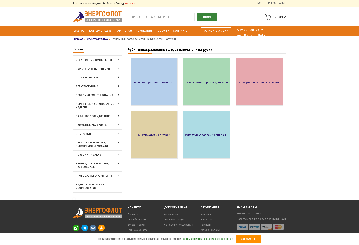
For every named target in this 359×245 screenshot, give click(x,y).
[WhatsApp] (76, 227)
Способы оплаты (137, 219)
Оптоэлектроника (88, 77)
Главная (78, 38)
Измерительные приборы (93, 68)
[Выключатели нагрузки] (154, 134)
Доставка (133, 214)
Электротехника (97, 38)
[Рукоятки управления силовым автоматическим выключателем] (206, 134)
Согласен (248, 239)
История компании (211, 230)
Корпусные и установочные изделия (95, 106)
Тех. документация (174, 219)
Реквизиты (206, 219)
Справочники (171, 214)
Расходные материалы (91, 125)
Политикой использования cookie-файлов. (208, 238)
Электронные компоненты (94, 60)
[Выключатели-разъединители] (206, 81)
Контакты (206, 214)
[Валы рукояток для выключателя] (259, 81)
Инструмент (84, 134)
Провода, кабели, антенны (94, 176)
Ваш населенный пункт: (104, 3)
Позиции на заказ (88, 155)
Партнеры (206, 224)
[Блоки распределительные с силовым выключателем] (154, 81)
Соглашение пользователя (178, 224)
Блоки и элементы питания (94, 95)
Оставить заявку (216, 30)
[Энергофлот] (97, 16)
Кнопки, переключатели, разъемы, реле (92, 165)
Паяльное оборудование (93, 116)
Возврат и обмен (137, 224)
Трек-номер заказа (138, 230)
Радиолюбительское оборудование (90, 186)
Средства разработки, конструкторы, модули (92, 144)
